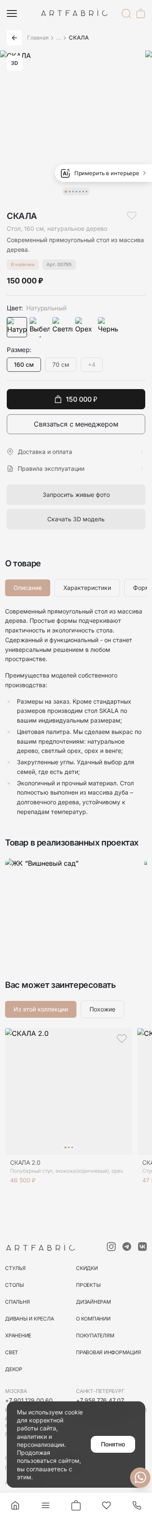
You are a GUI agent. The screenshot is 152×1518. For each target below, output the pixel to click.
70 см (60, 364)
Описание (28, 587)
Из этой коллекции (41, 1009)
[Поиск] (126, 13)
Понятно (113, 1444)
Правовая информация (108, 1352)
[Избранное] (106, 1505)
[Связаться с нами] (140, 1477)
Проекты (88, 1285)
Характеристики (87, 587)
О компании (93, 1318)
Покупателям (95, 1335)
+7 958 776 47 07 (100, 1400)
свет (11, 1352)
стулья (15, 1268)
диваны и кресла (29, 1318)
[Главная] (15, 1505)
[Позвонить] (137, 1505)
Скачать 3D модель (76, 519)
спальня (17, 1302)
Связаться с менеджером (76, 424)
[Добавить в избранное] (131, 215)
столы (14, 1285)
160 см (24, 364)
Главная (38, 37)
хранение (18, 1335)
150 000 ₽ (81, 399)
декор (13, 1369)
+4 (91, 364)
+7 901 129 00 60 (29, 1400)
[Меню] (11, 13)
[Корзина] (140, 13)
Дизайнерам (93, 1302)
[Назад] (14, 37)
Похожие (102, 1009)
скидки (87, 1268)
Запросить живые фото (76, 494)
